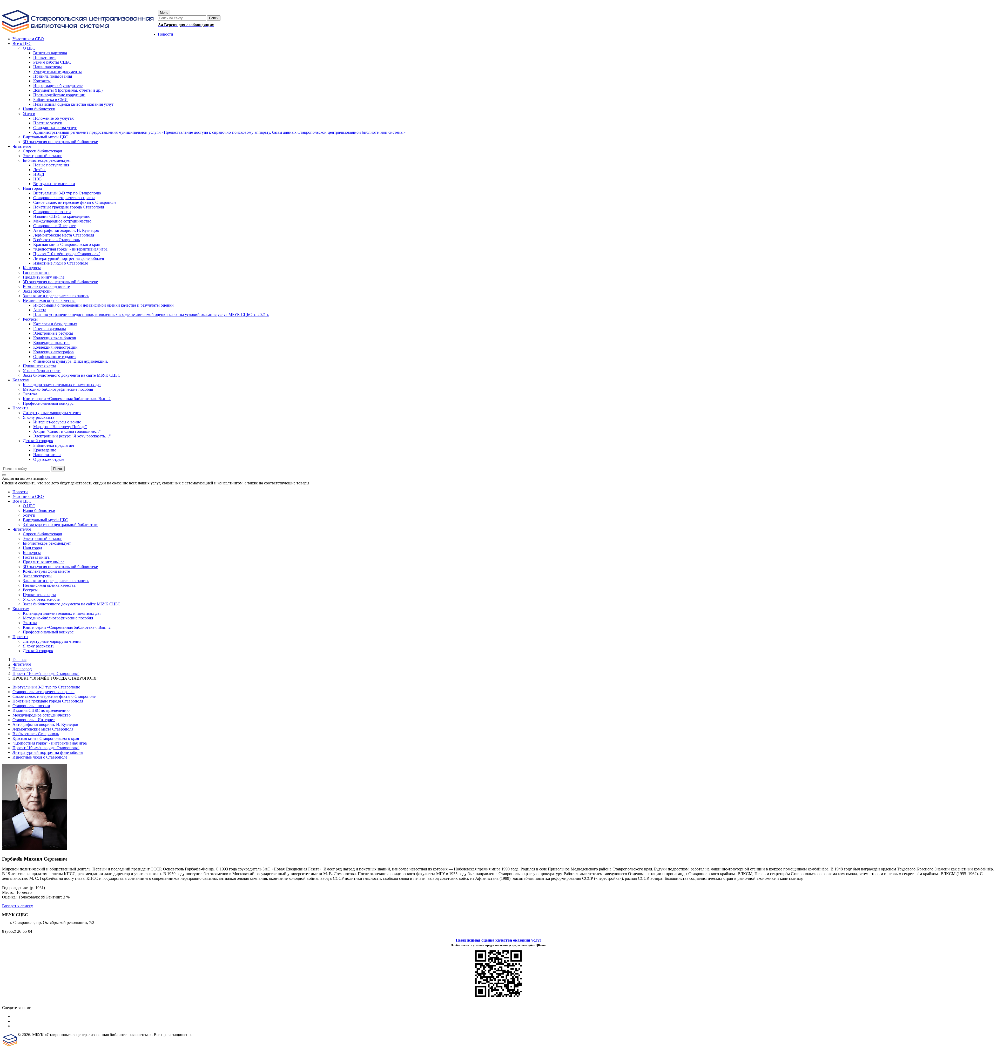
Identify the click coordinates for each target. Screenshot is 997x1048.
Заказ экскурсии (37, 576)
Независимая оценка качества (49, 585)
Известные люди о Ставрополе (39, 757)
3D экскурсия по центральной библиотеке (60, 566)
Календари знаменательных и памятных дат (62, 613)
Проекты (20, 636)
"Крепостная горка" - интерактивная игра (49, 743)
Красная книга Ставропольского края (45, 738)
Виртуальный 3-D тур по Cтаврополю (46, 687)
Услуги (29, 515)
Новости (20, 492)
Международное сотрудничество (41, 715)
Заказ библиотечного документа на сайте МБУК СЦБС (71, 604)
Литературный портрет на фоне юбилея (47, 752)
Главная (19, 659)
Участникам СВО (28, 496)
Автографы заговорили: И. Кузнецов (45, 724)
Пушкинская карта (39, 594)
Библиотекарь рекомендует (47, 543)
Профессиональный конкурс (48, 632)
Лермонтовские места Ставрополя (42, 729)
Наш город (32, 548)
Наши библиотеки (39, 510)
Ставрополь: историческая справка (43, 691)
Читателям (21, 529)
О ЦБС (29, 506)
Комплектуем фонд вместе (46, 571)
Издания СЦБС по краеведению (41, 710)
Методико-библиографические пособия (58, 618)
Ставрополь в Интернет (33, 720)
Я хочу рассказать (38, 646)
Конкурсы (32, 552)
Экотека (30, 622)
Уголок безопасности (41, 599)
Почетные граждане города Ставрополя (47, 701)
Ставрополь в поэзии (31, 706)
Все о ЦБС (21, 501)
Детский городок (38, 650)
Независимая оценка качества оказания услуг (498, 940)
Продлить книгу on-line (43, 562)
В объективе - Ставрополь (35, 734)
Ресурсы (30, 590)
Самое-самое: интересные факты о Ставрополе (54, 696)
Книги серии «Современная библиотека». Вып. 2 (67, 627)
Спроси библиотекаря (42, 534)
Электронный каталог (42, 538)
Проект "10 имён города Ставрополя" (45, 673)
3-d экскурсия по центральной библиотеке (60, 524)
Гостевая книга (36, 557)
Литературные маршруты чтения (52, 641)
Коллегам (20, 608)
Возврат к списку (17, 906)
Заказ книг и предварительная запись (56, 580)
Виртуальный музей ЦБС (45, 520)
